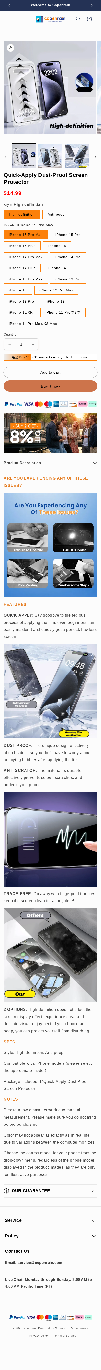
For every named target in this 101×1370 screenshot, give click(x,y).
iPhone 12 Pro (21, 301)
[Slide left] (5, 157)
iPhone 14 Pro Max (26, 257)
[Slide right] (95, 157)
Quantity (10, 334)
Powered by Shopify (51, 1328)
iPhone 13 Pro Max (26, 279)
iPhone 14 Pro (68, 257)
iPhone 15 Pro (68, 235)
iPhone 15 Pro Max (26, 235)
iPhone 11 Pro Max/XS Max (33, 324)
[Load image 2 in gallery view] (50, 156)
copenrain (30, 1328)
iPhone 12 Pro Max (56, 290)
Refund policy (79, 1328)
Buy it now (50, 386)
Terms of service (64, 1335)
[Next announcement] (92, 5)
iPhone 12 (56, 301)
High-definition (22, 214)
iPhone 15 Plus (22, 246)
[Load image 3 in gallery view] (77, 156)
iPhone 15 (57, 246)
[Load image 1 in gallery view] (24, 156)
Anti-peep (56, 214)
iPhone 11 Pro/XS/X (63, 312)
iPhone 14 (57, 268)
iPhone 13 (18, 290)
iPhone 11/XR (21, 312)
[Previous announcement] (9, 5)
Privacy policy (39, 1335)
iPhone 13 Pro (68, 279)
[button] (9, 19)
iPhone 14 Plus (22, 268)
